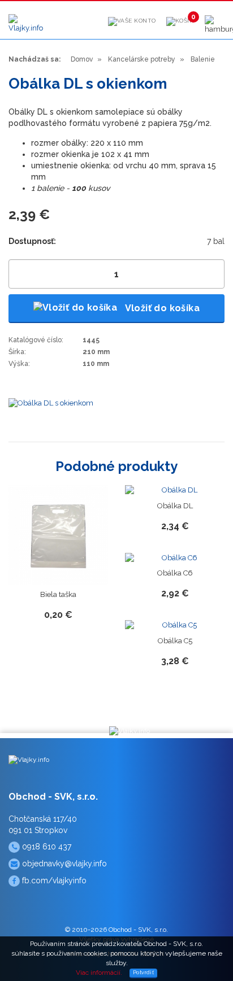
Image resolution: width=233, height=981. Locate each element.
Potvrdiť (143, 972)
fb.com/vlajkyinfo (53, 880)
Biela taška (58, 594)
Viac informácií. (99, 972)
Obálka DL (175, 506)
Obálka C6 (175, 573)
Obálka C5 (175, 640)
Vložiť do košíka (161, 308)
